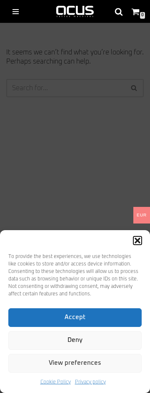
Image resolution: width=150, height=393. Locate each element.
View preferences (75, 363)
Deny (75, 340)
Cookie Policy (55, 382)
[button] (137, 240)
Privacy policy (90, 382)
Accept (75, 317)
